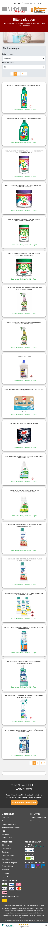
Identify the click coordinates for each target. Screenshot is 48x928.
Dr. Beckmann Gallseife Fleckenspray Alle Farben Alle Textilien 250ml (24, 696)
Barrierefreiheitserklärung (11, 828)
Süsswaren (6, 845)
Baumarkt (5, 870)
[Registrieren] (19, 3)
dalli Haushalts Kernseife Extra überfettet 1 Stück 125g (24, 390)
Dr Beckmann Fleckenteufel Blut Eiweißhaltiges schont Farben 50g (24, 559)
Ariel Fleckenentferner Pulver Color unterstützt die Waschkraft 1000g (24, 151)
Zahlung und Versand (38, 817)
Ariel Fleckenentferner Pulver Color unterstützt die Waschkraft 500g (24, 186)
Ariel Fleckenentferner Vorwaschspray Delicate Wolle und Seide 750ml (24, 288)
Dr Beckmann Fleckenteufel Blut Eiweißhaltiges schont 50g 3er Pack (24, 525)
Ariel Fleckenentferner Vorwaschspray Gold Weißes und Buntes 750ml (24, 323)
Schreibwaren (7, 859)
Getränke (5, 852)
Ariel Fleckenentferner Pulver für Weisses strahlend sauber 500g (24, 254)
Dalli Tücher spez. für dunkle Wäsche (24, 423)
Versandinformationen (30, 910)
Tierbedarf (5, 873)
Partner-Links (7, 838)
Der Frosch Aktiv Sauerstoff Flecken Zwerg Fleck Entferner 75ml (24, 457)
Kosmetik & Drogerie (9, 863)
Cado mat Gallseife (24, 356)
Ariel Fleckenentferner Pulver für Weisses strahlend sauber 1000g (24, 220)
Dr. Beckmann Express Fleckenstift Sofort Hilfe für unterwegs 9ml (24, 628)
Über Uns (5, 817)
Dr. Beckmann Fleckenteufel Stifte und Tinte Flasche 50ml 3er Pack (24, 662)
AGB (3, 831)
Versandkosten (7, 915)
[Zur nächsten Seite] (25, 74)
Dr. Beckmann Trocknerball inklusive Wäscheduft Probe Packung (24, 730)
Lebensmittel (6, 848)
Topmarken (6, 877)
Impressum (6, 834)
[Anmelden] (15, 3)
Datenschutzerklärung (10, 824)
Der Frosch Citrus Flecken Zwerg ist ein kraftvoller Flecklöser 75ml (24, 491)
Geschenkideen (7, 866)
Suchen (26, 3)
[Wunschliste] (31, 3)
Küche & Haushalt (8, 855)
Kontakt (4, 821)
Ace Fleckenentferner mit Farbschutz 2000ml (24, 118)
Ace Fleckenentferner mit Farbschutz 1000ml (24, 85)
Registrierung (35, 821)
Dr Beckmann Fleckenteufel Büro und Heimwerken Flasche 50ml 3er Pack (24, 593)
